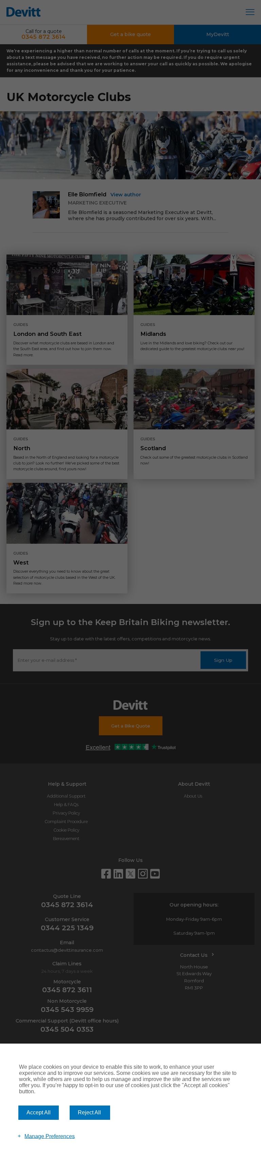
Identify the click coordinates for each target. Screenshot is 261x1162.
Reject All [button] (89, 1112)
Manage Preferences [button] (49, 1136)
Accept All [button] (39, 1112)
